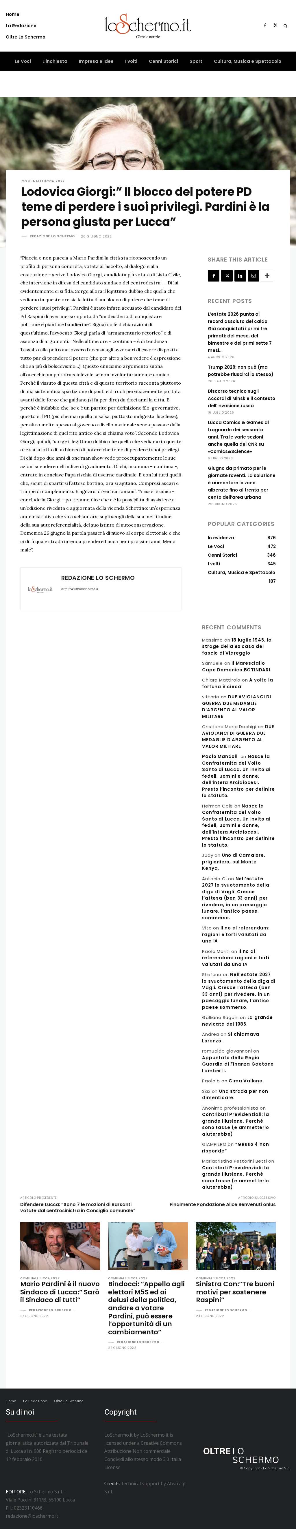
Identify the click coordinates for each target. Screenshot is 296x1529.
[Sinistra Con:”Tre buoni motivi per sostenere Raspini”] (236, 1246)
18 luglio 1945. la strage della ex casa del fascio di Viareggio (236, 646)
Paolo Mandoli (219, 756)
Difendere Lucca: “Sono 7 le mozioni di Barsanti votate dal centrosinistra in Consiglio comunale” (78, 1207)
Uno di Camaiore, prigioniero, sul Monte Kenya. (233, 861)
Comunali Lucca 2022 (43, 181)
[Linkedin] (240, 276)
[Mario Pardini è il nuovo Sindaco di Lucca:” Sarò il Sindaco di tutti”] (60, 1246)
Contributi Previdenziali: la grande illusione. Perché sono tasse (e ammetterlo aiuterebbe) (235, 1124)
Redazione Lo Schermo (52, 236)
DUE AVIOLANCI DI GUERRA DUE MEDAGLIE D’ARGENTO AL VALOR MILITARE (236, 706)
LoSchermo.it (154, 1435)
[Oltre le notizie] (148, 25)
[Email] (253, 276)
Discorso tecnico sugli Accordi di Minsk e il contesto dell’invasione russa (241, 398)
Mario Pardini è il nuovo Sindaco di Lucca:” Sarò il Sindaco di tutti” (60, 1292)
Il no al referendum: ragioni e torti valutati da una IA (235, 934)
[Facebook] (265, 26)
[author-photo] (24, 1310)
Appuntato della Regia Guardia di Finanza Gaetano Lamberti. (238, 1064)
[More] (267, 276)
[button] (285, 26)
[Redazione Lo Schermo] (25, 236)
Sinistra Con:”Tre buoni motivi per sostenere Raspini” (235, 1292)
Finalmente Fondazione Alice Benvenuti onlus (223, 1204)
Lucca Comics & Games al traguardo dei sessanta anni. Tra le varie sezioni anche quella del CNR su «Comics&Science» (238, 436)
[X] (275, 26)
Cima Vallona (246, 1081)
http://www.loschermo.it (79, 589)
